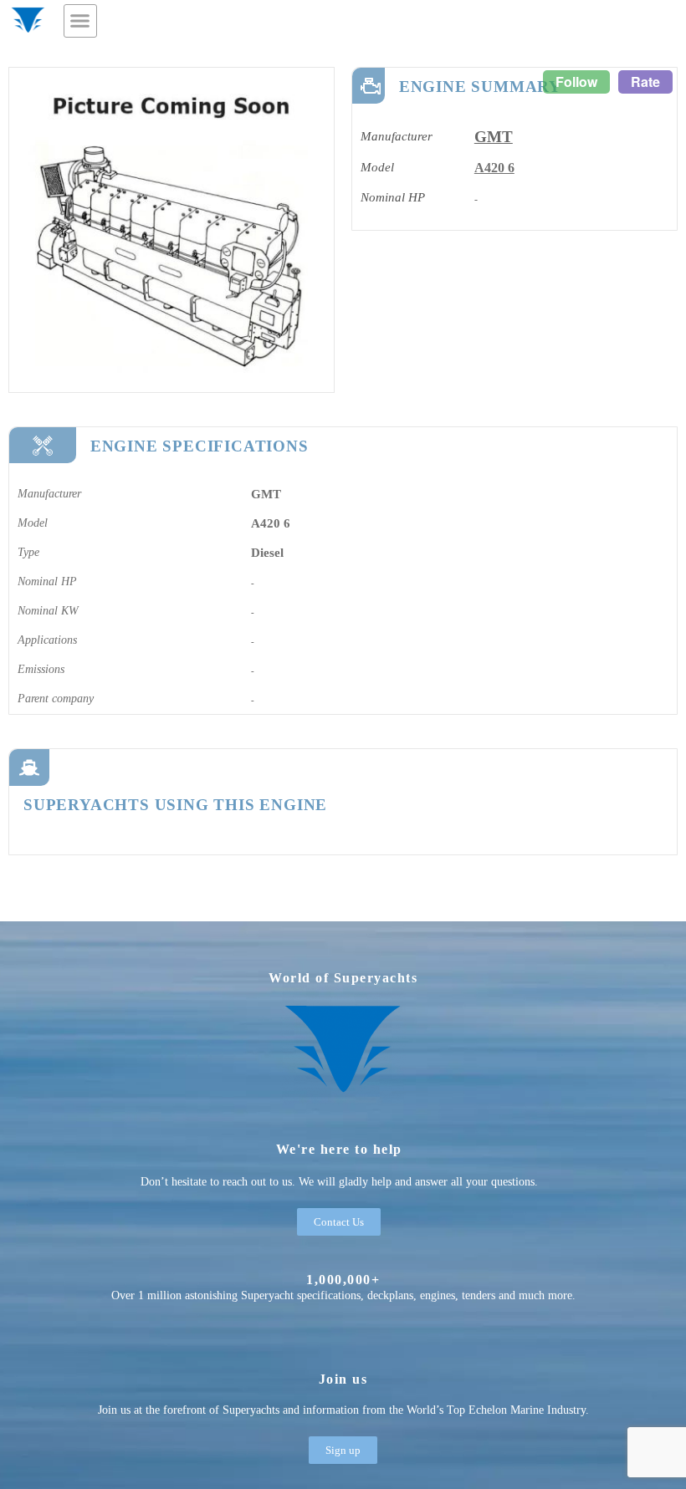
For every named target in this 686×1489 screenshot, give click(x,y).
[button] (80, 21)
